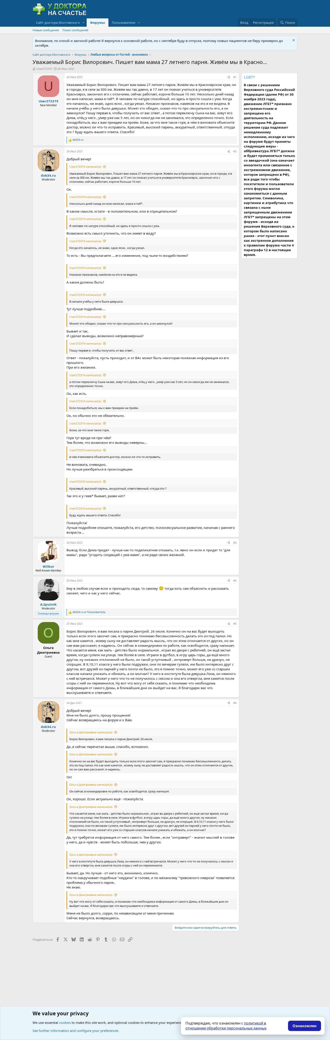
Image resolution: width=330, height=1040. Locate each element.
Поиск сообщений (75, 30)
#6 (235, 703)
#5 (235, 624)
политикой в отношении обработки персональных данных (225, 1026)
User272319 (44, 69)
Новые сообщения (46, 30)
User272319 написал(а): (85, 167)
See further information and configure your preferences (76, 1030)
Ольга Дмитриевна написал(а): (91, 732)
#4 (235, 581)
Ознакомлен (305, 1025)
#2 (235, 151)
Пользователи (123, 22)
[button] (83, 22)
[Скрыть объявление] (293, 40)
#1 (235, 77)
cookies (65, 1022)
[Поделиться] (229, 77)
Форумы (97, 22)
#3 (235, 543)
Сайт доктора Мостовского (58, 22)
